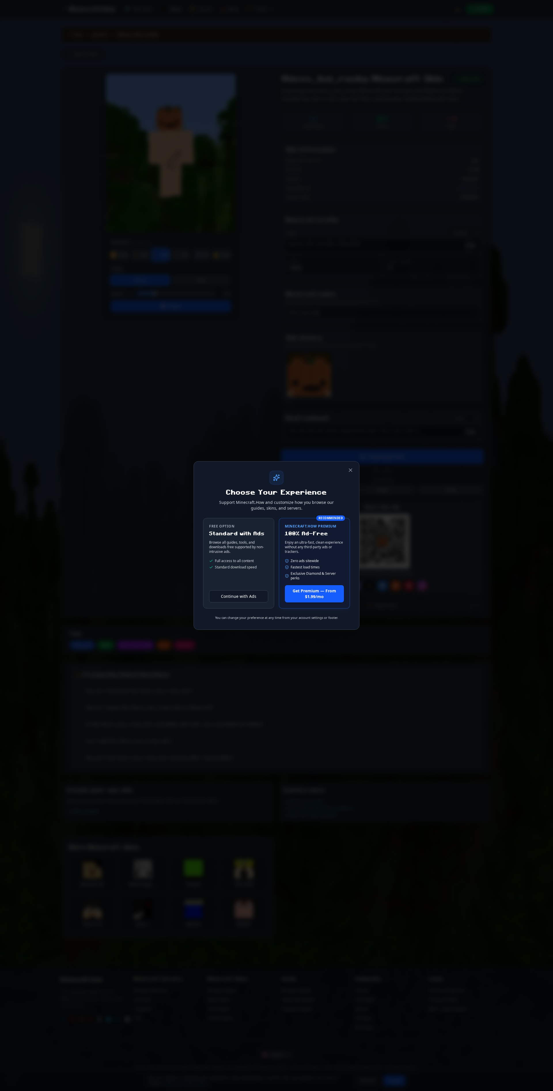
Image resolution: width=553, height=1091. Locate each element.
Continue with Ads (238, 596)
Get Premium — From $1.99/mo (314, 593)
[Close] (350, 470)
